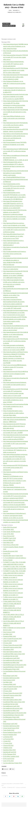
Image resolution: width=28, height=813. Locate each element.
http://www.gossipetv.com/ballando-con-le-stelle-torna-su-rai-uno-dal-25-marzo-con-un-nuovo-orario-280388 (14, 347)
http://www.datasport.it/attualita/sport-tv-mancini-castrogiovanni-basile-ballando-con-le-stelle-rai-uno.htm (14, 516)
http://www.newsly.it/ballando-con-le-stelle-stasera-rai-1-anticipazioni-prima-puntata (14, 489)
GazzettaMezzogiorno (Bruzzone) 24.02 (14, 665)
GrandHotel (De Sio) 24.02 (10, 656)
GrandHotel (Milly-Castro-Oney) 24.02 (14, 654)
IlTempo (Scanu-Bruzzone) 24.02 (12, 645)
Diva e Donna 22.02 (8, 536)
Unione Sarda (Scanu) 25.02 (11, 728)
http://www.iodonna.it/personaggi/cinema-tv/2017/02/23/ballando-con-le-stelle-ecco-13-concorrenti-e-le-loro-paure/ (15, 313)
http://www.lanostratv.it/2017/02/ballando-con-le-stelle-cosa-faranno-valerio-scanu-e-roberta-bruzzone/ (15, 125)
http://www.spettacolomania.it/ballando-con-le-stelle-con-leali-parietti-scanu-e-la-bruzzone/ (15, 385)
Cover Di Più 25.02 (8, 761)
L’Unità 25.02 (7, 741)
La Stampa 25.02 (8, 737)
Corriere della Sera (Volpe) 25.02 (12, 763)
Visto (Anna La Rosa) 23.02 (10, 545)
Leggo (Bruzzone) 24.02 (10, 641)
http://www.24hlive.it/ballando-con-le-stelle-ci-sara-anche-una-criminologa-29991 (14, 118)
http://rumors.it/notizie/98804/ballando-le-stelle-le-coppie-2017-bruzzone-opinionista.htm (15, 367)
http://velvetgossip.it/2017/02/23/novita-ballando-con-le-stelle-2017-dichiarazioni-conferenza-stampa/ (15, 212)
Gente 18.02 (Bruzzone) (10, 527)
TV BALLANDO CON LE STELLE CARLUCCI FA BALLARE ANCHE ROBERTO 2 (12, 610)
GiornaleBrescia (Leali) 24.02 (11, 658)
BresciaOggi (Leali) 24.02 (10, 676)
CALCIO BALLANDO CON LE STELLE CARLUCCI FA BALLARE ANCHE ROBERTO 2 (13, 623)
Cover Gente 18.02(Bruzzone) (11, 531)
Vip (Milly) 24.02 (7, 634)
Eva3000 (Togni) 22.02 (9, 538)
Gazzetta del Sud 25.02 (9, 752)
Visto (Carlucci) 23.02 (9, 632)
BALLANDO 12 (16, 10)
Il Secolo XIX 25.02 (8, 745)
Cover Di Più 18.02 (8, 534)
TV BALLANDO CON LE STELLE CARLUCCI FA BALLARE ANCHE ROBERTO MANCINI (12, 604)
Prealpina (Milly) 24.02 (9, 636)
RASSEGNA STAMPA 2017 (9, 25)
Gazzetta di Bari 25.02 (9, 750)
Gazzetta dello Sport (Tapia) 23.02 (13, 555)
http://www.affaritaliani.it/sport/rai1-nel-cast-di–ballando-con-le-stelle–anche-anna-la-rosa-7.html (13, 236)
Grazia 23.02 (6, 553)
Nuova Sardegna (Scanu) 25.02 (12, 732)
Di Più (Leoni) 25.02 (8, 758)
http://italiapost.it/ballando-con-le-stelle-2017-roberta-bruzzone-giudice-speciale (14, 83)
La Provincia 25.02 (8, 739)
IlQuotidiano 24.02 (8, 649)
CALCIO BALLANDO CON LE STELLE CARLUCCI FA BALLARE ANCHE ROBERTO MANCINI (13, 617)
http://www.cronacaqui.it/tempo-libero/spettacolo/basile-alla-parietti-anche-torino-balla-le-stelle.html (14, 302)
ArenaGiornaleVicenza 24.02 (11, 678)
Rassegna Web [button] (6, 42)
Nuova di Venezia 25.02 (10, 734)
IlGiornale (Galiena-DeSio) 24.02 (12, 652)
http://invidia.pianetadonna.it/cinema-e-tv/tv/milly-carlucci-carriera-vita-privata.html (14, 254)
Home (10, 10)
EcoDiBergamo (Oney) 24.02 (11, 669)
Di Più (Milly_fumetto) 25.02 (11, 756)
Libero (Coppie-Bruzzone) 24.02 (12, 638)
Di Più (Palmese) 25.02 (9, 754)
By (4, 787)
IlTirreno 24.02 (7, 643)
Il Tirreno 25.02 (7, 743)
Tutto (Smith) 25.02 (8, 730)
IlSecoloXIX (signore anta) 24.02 (12, 647)
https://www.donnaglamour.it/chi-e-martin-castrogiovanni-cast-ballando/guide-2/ (13, 243)
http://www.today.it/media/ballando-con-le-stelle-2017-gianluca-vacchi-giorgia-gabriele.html (13, 64)
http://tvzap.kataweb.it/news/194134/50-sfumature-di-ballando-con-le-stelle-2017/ (15, 145)
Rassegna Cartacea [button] (7, 525)
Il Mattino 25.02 (7, 748)
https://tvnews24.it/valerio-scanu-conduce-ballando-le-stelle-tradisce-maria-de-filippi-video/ (13, 413)
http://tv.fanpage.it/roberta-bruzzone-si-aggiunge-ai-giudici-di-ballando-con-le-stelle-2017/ (14, 90)
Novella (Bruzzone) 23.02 (10, 551)
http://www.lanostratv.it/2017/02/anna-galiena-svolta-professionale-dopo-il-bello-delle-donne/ (14, 426)
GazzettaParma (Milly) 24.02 (11, 662)
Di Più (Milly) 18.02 (8, 529)
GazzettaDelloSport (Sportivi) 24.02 (13, 667)
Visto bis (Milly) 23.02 (9, 540)
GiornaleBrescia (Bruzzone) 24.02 (12, 660)
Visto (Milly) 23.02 (8, 542)
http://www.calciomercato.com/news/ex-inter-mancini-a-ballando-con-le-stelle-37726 (14, 219)
